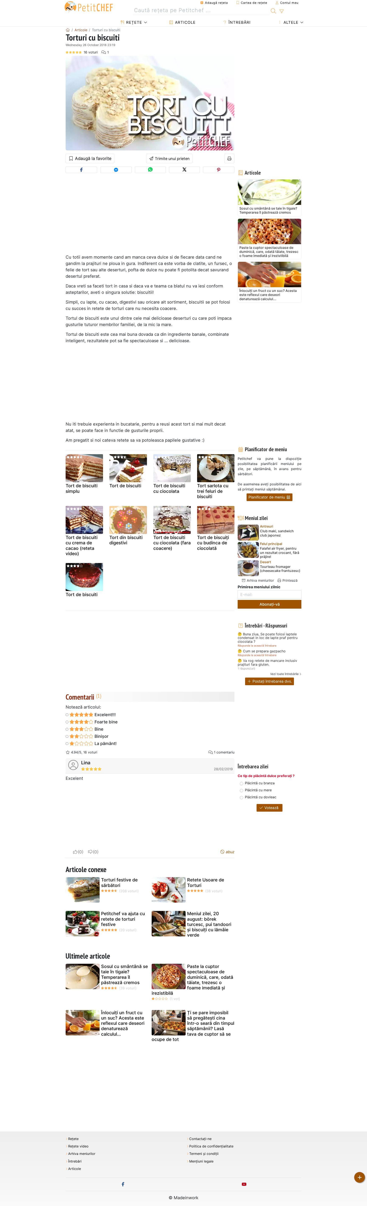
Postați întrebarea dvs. (271, 681)
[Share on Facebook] (81, 170)
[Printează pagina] (229, 158)
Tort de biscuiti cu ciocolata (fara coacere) (172, 543)
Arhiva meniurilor (260, 580)
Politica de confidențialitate (211, 1146)
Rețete (133, 22)
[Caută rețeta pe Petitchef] (273, 10)
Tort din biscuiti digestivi (126, 540)
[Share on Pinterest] (218, 170)
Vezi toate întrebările (284, 674)
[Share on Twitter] (184, 170)
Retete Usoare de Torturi (205, 882)
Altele (290, 22)
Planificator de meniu (267, 497)
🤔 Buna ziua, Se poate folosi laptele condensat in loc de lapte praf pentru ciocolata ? (268, 638)
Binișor (101, 736)
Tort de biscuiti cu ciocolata (169, 488)
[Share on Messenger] (116, 170)
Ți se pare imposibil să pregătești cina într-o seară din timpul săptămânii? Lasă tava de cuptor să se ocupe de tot (193, 1026)
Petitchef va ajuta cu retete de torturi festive (123, 919)
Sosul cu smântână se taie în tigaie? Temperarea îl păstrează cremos (124, 974)
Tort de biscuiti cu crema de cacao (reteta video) (81, 545)
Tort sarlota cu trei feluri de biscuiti (212, 491)
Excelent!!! (104, 714)
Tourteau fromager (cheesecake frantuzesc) (280, 569)
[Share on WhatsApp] (150, 170)
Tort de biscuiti (125, 485)
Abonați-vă (270, 604)
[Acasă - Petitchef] (68, 30)
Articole (185, 22)
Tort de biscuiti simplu (81, 488)
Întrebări (239, 22)
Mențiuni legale (201, 1161)
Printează (289, 580)
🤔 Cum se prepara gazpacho (262, 651)
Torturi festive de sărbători (119, 882)
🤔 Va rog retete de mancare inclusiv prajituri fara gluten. (267, 662)
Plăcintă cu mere (258, 790)
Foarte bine (105, 721)
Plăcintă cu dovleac (260, 797)
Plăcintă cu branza (260, 783)
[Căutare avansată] (281, 11)
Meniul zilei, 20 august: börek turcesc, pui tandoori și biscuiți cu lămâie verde (209, 924)
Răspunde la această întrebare (257, 645)
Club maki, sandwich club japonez (277, 533)
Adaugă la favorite (93, 158)
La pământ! (105, 743)
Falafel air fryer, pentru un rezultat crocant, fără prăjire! (279, 552)
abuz (229, 852)
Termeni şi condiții (204, 1154)
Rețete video (78, 1146)
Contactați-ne (200, 1139)
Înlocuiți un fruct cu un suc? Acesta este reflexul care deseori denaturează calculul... (122, 1023)
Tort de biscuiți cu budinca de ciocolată (213, 543)
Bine (98, 729)
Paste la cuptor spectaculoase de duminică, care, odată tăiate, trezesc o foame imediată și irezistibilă (192, 980)
